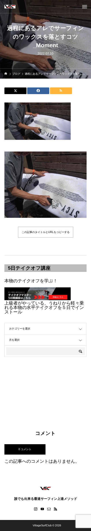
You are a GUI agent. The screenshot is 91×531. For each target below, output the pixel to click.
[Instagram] (35, 509)
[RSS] (55, 509)
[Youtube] (42, 509)
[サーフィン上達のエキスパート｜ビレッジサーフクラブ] (9, 6)
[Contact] (49, 509)
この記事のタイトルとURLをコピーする (46, 232)
